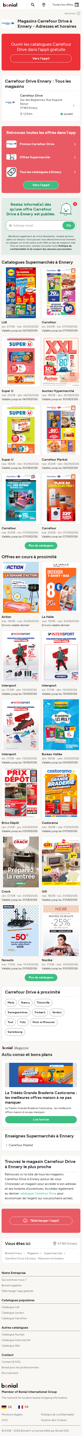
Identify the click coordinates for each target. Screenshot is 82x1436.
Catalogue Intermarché (16, 1340)
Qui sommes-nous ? (14, 1280)
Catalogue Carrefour (14, 1318)
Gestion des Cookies (54, 1420)
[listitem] (21, 300)
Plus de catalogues (41, 545)
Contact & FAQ (11, 1362)
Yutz (23, 1022)
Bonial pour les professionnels (20, 1367)
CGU (5, 1420)
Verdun (57, 1012)
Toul (10, 1022)
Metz (11, 1002)
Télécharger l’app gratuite (17, 1291)
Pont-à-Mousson (44, 1022)
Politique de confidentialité (57, 1414)
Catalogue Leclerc (13, 1312)
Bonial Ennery (13, 1253)
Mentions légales (12, 1414)
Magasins (33, 1253)
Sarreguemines (18, 1012)
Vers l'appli (41, 58)
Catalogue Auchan (13, 1334)
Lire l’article (41, 1119)
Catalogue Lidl (10, 1307)
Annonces (70, 13)
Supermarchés (53, 1253)
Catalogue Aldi (11, 1345)
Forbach (40, 1012)
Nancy (25, 1002)
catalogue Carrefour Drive (38, 1193)
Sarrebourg (15, 1032)
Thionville (43, 1002)
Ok (68, 225)
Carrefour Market (21, 1145)
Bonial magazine (12, 1285)
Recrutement (10, 1373)
